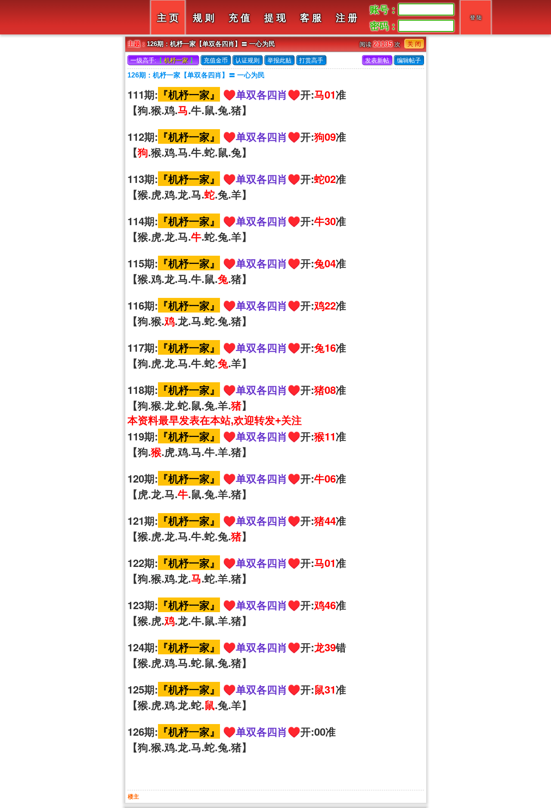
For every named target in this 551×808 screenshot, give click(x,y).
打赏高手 (311, 60)
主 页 (168, 17)
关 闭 (414, 43)
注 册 (346, 17)
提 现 (275, 17)
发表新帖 (377, 60)
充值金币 (216, 60)
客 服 (311, 17)
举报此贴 (279, 60)
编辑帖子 (409, 60)
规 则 (203, 17)
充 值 (239, 17)
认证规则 (247, 60)
